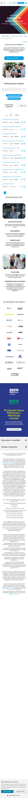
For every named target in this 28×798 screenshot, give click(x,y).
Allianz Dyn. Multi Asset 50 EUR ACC (12, 155)
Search (4, 2)
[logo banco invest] (26, 3)
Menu (1, 2)
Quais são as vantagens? (14, 429)
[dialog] (14, 789)
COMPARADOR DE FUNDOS (14, 95)
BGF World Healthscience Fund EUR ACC (13, 141)
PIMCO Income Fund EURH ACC (11, 162)
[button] (22, 105)
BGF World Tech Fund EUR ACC (11, 119)
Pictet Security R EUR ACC (10, 134)
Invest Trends (5, 36)
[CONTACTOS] (10, 3)
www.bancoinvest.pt (8, 463)
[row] (17, 122)
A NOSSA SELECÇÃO (14, 98)
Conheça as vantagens (14, 58)
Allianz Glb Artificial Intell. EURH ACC (12, 126)
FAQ (24, 41)
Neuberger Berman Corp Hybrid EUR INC (13, 169)
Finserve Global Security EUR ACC (11, 148)
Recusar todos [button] (20, 791)
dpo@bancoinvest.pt (7, 588)
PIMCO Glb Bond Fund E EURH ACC (12, 176)
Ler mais (7, 788)
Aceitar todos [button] (7, 791)
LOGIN (14, 2)
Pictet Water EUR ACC (8, 184)
